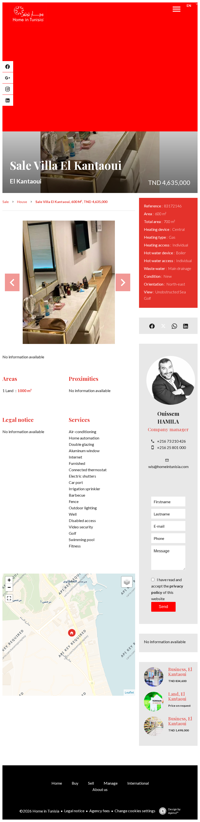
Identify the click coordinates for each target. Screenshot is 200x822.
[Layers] (126, 581)
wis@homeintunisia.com (168, 466)
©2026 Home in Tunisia (39, 811)
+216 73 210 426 (171, 441)
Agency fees (99, 810)
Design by (174, 811)
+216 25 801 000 (171, 447)
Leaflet (129, 692)
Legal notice (74, 810)
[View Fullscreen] (9, 598)
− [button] (9, 587)
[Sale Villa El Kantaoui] (68, 282)
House (22, 202)
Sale (5, 202)
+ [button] (9, 580)
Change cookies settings (135, 810)
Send (163, 607)
